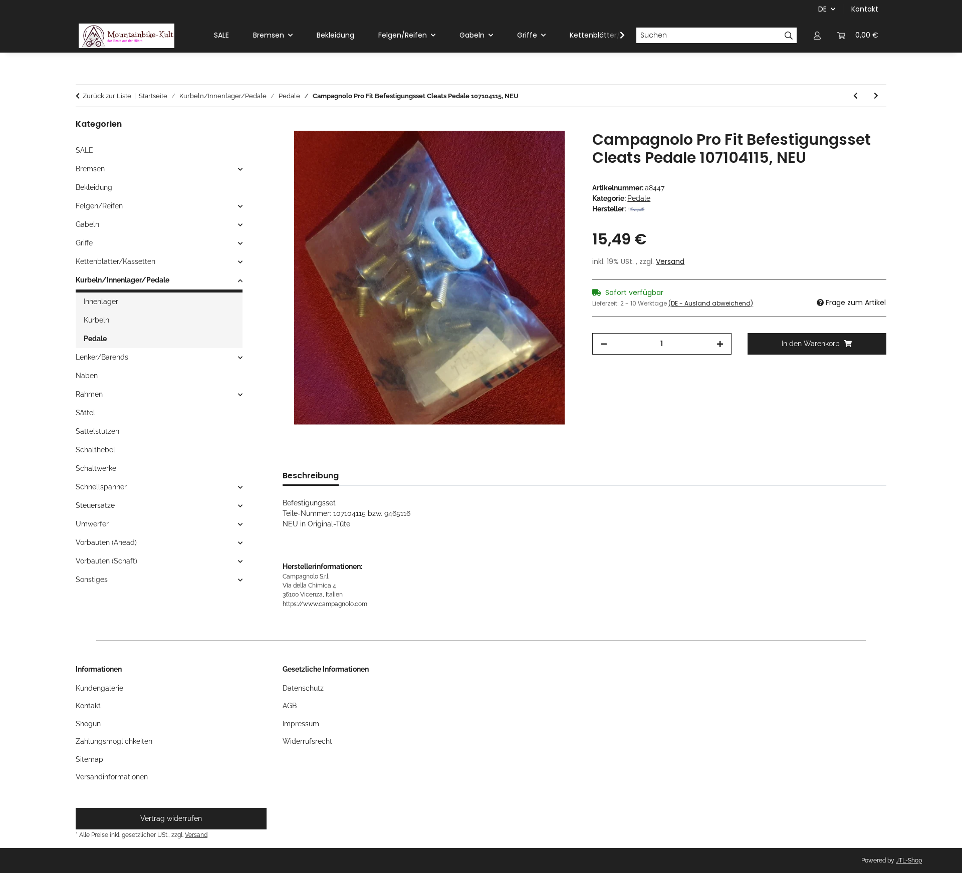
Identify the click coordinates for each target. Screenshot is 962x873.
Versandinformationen (112, 777)
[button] (817, 35)
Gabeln (87, 224)
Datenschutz (303, 688)
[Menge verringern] (604, 344)
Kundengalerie (99, 688)
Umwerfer (92, 524)
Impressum (301, 724)
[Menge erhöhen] (720, 344)
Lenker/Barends (102, 357)
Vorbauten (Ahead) (106, 542)
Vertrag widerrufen (171, 818)
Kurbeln (96, 320)
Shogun (88, 724)
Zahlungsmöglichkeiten (114, 741)
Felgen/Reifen (99, 206)
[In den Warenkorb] (291, 125)
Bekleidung (94, 187)
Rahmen (89, 394)
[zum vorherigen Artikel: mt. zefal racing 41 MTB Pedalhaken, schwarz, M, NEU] (855, 96)
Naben (87, 376)
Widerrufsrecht (307, 741)
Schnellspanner (101, 487)
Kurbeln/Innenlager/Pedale (122, 280)
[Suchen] (789, 35)
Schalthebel (95, 450)
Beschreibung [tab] (311, 475)
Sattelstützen (97, 431)
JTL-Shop (909, 860)
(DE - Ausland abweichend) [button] (710, 303)
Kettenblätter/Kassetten (115, 261)
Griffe (84, 243)
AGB (290, 706)
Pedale (638, 198)
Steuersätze (95, 505)
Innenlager (101, 302)
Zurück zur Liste (107, 96)
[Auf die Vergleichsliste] (555, 150)
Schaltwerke (96, 468)
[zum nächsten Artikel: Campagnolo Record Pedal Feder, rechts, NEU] (876, 96)
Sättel (85, 413)
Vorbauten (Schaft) (106, 561)
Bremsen (90, 169)
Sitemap (89, 759)
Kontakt (864, 9)
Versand (670, 261)
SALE (84, 150)
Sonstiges (92, 579)
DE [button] (822, 9)
